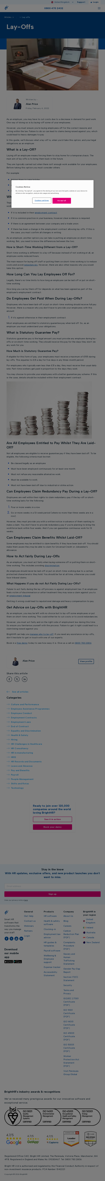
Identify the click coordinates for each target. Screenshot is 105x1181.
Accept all (61, 201)
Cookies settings (42, 200)
